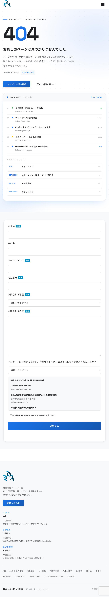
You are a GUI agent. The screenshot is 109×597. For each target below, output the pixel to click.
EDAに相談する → (45, 84)
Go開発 (79, 571)
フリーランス (20, 576)
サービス (42, 571)
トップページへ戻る (16, 84)
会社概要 (30, 571)
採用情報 (7, 576)
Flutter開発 (67, 571)
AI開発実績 (54, 571)
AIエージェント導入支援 (13, 571)
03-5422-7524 (13, 589)
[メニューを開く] (103, 4)
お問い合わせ (13, 503)
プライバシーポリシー (54, 576)
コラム (89, 571)
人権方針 (70, 576)
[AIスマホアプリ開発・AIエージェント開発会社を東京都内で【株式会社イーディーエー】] (7, 3)
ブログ (98, 571)
